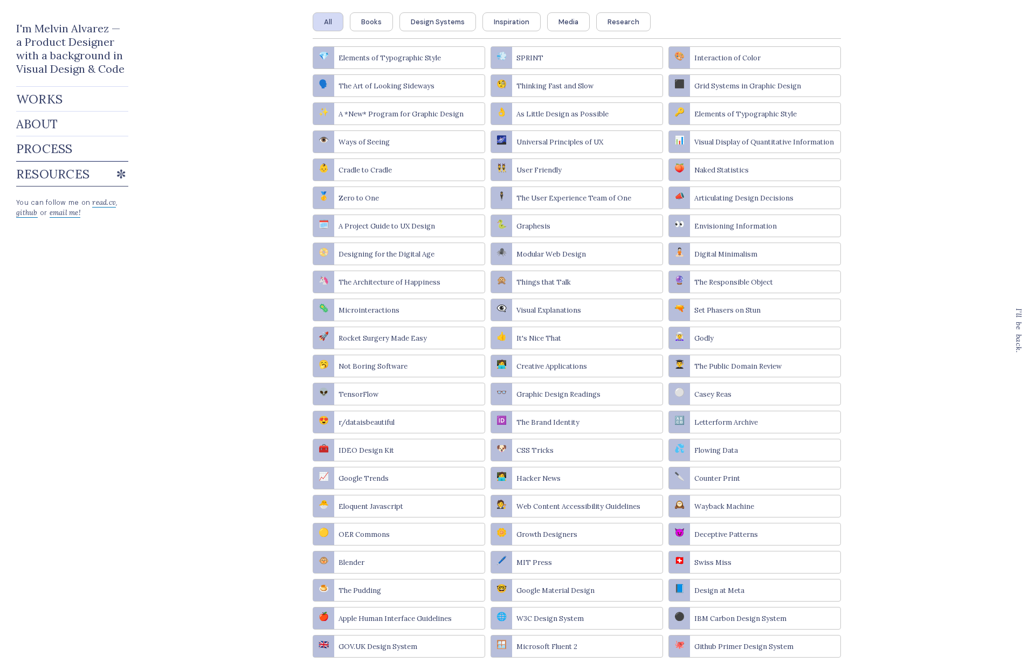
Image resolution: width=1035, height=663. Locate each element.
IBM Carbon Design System (740, 618)
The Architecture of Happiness (389, 282)
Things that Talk (543, 282)
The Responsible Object (733, 282)
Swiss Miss (713, 562)
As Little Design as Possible (562, 114)
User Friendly (539, 170)
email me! (65, 212)
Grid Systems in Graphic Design (747, 86)
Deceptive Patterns (726, 534)
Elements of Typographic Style (390, 58)
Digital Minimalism (725, 254)
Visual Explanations (548, 310)
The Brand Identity (547, 422)
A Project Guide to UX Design (387, 226)
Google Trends (364, 478)
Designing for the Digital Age (386, 254)
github (27, 212)
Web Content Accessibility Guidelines (578, 506)
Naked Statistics (721, 170)
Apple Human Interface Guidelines (395, 618)
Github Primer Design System (744, 646)
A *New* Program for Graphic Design (401, 114)
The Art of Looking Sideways (386, 86)
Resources (72, 174)
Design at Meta (719, 590)
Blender (351, 562)
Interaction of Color (727, 58)
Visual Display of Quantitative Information (764, 142)
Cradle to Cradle (365, 170)
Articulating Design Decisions (744, 198)
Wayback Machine (724, 506)
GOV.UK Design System (378, 646)
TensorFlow (358, 394)
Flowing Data (716, 450)
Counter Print (717, 478)
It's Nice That (538, 338)
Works (39, 99)
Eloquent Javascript (371, 506)
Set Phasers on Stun (727, 310)
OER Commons (364, 534)
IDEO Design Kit (366, 450)
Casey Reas (713, 394)
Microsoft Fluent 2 (546, 646)
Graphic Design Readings (558, 394)
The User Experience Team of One (573, 198)
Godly (704, 338)
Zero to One (359, 198)
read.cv (104, 202)
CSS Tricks (535, 450)
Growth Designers (546, 534)
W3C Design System (550, 618)
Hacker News (538, 478)
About (37, 124)
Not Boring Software (373, 366)
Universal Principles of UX (559, 142)
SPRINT (529, 58)
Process (44, 148)
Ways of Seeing (364, 142)
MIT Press (534, 562)
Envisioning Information (735, 226)
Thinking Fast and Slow (555, 86)
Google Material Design (555, 590)
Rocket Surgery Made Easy (383, 338)
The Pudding (360, 590)
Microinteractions (369, 310)
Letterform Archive (726, 422)
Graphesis (533, 226)
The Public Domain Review (738, 366)
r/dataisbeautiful (367, 422)
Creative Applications (551, 366)
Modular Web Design (551, 254)
